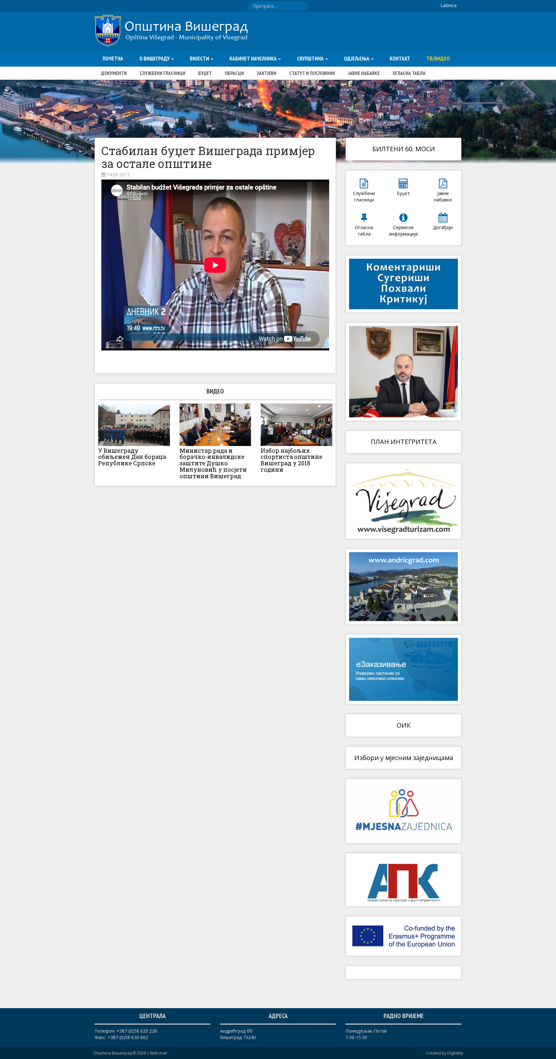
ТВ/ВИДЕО (438, 58)
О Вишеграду (155, 58)
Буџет (205, 73)
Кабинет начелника (253, 58)
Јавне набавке (364, 73)
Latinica (448, 5)
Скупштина (311, 58)
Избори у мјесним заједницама (403, 757)
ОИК (404, 725)
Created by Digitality (444, 1053)
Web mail (158, 1053)
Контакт (400, 58)
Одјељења (357, 58)
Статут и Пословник (312, 73)
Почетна (113, 58)
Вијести (200, 58)
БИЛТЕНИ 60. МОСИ (403, 148)
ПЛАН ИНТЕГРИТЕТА (404, 441)
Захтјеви (266, 73)
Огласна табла (409, 73)
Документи (114, 73)
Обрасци (234, 73)
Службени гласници (162, 73)
